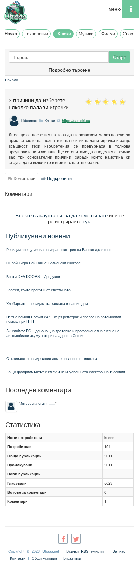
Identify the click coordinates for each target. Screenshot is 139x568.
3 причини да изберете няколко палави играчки (39, 103)
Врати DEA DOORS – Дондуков (33, 276)
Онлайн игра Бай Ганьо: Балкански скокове (43, 262)
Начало (11, 79)
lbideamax (29, 120)
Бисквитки (72, 558)
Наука (11, 33)
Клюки (64, 33)
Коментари (23, 178)
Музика (86, 33)
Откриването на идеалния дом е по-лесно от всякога (51, 358)
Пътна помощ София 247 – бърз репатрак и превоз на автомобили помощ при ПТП (63, 319)
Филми (108, 33)
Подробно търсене (69, 69)
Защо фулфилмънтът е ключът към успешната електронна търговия (65, 372)
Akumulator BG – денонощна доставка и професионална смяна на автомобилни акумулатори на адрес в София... (62, 333)
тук (86, 221)
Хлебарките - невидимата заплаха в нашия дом (47, 303)
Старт (119, 57)
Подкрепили (59, 178)
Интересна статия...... (37, 403)
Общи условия (44, 558)
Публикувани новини (37, 235)
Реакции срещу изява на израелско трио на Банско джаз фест (59, 249)
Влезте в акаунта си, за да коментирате (61, 215)
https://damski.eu (76, 120)
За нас (119, 551)
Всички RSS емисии (85, 551)
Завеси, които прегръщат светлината (38, 289)
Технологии (36, 33)
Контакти (17, 558)
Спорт (129, 33)
